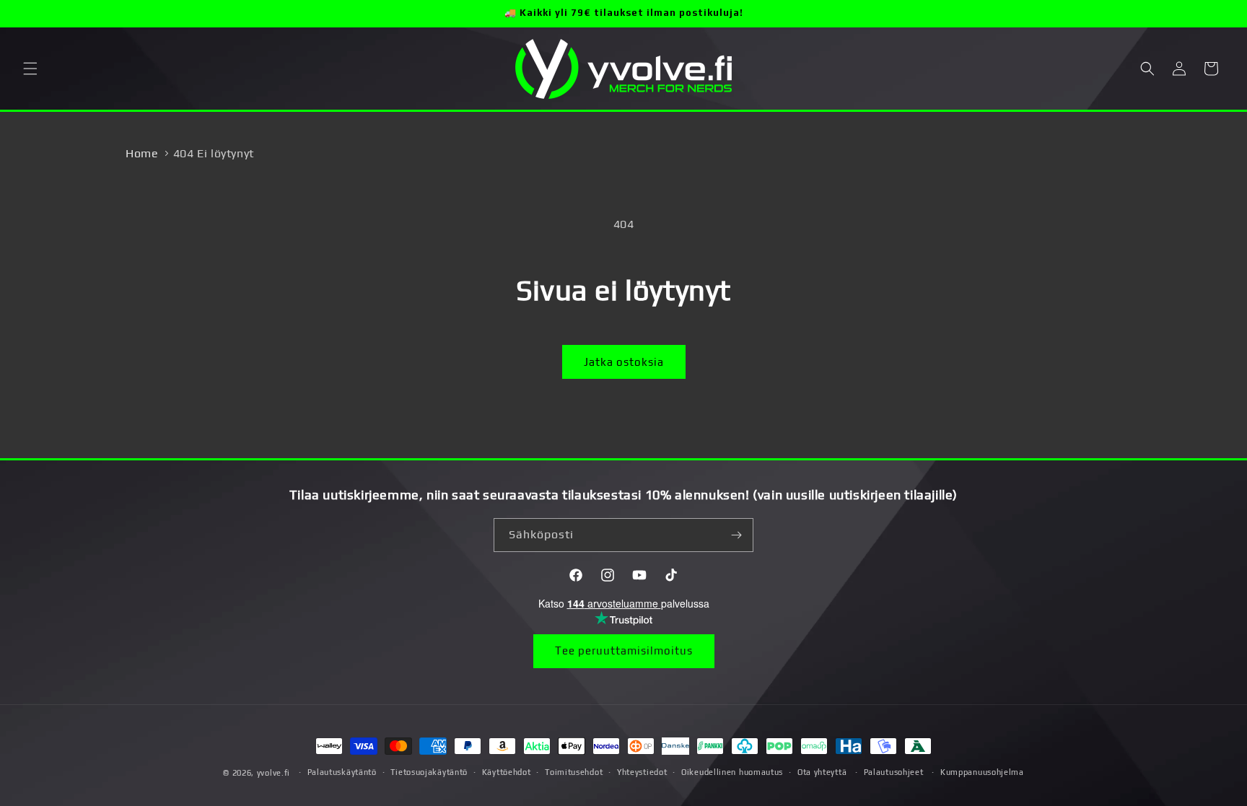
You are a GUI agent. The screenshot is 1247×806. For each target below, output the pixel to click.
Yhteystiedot (642, 772)
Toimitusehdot (574, 772)
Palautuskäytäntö (342, 772)
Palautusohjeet (894, 772)
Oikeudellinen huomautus (732, 772)
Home (142, 153)
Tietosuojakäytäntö (429, 772)
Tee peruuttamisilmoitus (624, 650)
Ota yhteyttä (821, 772)
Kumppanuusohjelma (982, 772)
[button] (30, 68)
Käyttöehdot (506, 772)
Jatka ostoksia (624, 362)
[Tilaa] (737, 535)
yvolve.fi (273, 772)
